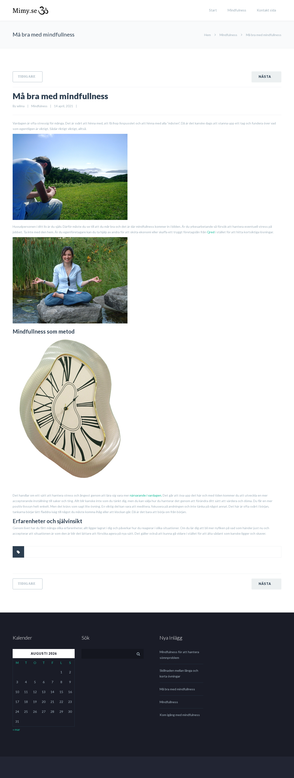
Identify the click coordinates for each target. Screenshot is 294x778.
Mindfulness (236, 10)
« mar (16, 729)
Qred (211, 232)
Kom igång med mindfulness (180, 715)
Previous (27, 76)
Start (213, 10)
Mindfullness (169, 702)
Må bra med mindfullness (60, 96)
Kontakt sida (266, 10)
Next (266, 76)
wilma (21, 106)
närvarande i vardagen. (146, 495)
